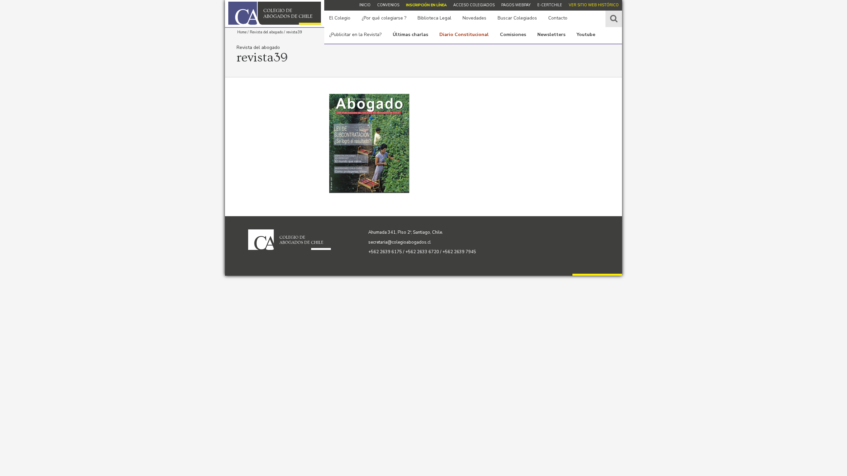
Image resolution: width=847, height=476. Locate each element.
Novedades (474, 18)
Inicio (365, 5)
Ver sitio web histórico (594, 5)
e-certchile (549, 5)
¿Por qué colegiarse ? (384, 18)
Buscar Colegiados (517, 18)
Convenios (388, 5)
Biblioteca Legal (434, 18)
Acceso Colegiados (474, 5)
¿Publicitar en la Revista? (355, 34)
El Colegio (339, 18)
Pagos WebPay (516, 5)
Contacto (557, 18)
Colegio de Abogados (274, 13)
